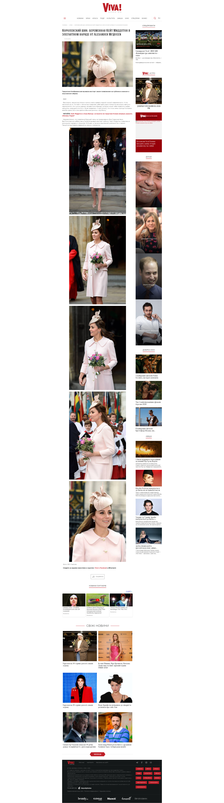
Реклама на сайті (102, 762)
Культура (148, 773)
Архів (70, 25)
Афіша (149, 436)
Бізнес (157, 778)
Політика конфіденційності (91, 791)
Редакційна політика (105, 791)
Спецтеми (147, 778)
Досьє (149, 157)
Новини (139, 768)
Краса (156, 768)
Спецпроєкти (148, 25)
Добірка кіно (149, 350)
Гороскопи (154, 782)
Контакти (90, 762)
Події (138, 773)
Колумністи (141, 787)
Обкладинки (141, 782)
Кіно (138, 778)
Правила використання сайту (75, 791)
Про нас (81, 762)
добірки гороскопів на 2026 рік (148, 107)
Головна (64, 25)
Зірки (148, 768)
